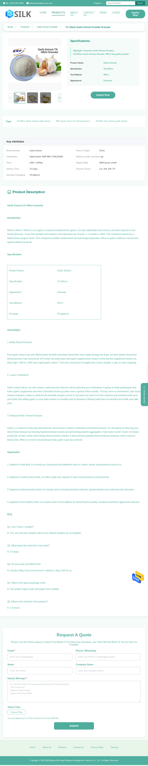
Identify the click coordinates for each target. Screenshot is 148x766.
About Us (74, 13)
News (103, 12)
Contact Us (89, 13)
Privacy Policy (97, 747)
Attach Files (14, 707)
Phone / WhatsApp (86, 650)
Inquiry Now (135, 13)
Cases (116, 12)
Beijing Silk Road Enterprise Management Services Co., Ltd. (75, 760)
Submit (74, 725)
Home (43, 12)
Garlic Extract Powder (47, 27)
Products (58, 12)
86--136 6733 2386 (15, 3)
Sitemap (114, 747)
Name (11, 664)
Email (11, 650)
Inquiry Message (17, 678)
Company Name (84, 664)
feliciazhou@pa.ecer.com (40, 3)
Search (140, 3)
